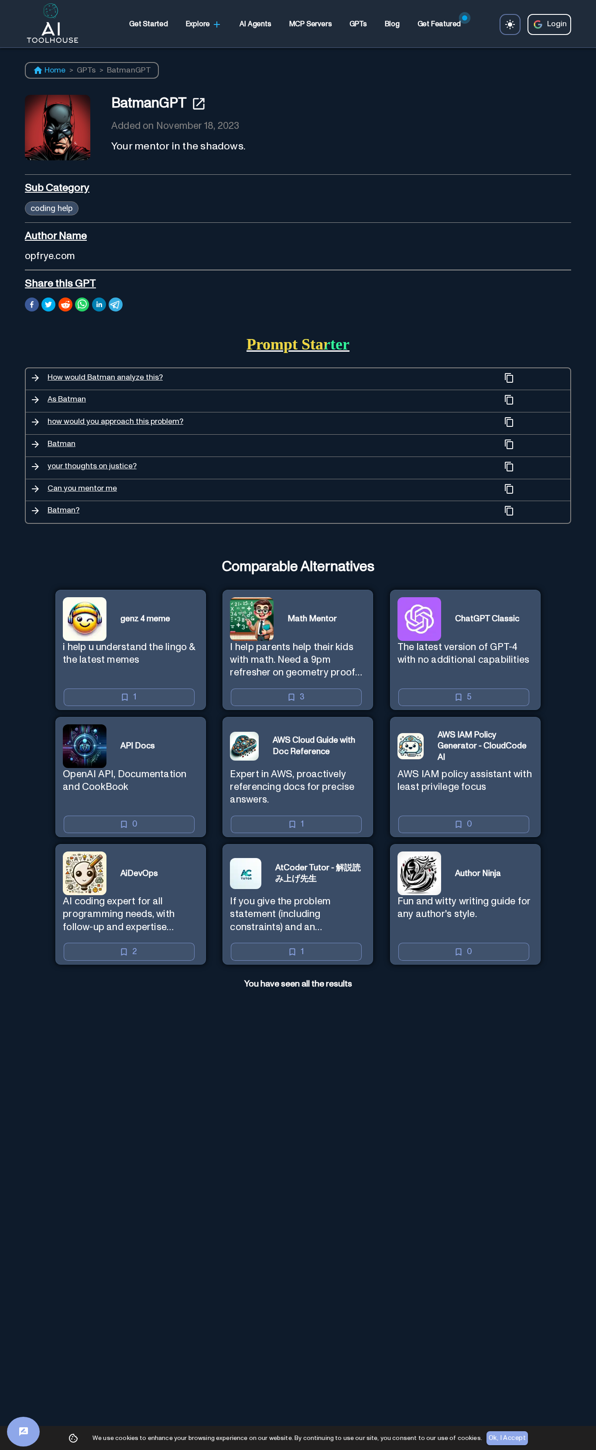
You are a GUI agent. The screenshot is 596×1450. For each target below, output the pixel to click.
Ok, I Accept (507, 1438)
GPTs (86, 70)
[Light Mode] (510, 24)
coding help (52, 208)
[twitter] (48, 306)
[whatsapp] (82, 306)
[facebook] (32, 306)
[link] (148, 24)
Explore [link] (198, 24)
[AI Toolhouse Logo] (49, 24)
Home (55, 70)
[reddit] (65, 306)
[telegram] (116, 306)
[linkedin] (99, 306)
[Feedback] (23, 1432)
